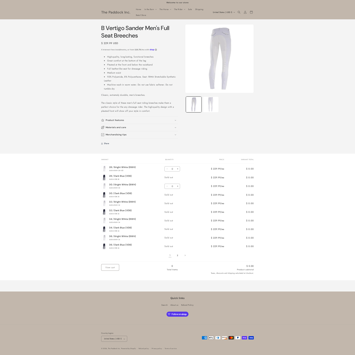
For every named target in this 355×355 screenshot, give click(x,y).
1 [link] (170, 255)
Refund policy (144, 348)
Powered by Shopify (128, 348)
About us (174, 305)
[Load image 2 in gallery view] (211, 104)
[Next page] (185, 255)
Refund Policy (187, 305)
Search (164, 305)
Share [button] (106, 143)
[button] (150, 9)
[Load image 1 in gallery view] (193, 104)
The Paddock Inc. (114, 348)
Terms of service (171, 348)
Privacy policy (157, 348)
